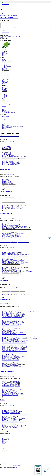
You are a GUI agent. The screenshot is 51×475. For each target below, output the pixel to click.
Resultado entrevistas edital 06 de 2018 (11, 420)
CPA (3, 98)
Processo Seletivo (5, 53)
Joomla (15, 467)
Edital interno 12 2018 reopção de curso (11, 357)
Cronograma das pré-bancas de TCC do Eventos (13, 263)
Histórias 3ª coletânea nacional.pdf (10, 164)
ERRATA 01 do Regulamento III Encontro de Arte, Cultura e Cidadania (16, 346)
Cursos (3, 52)
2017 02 (6, 154)
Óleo (6, 180)
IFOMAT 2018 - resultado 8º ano (10, 360)
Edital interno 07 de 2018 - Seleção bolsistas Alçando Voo (14, 334)
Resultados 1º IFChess (9, 355)
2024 (5, 123)
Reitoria (3, 444)
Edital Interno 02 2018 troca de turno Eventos (12, 258)
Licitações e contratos (5, 109)
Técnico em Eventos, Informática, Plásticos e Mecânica (14, 242)
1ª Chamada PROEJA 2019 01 (10, 395)
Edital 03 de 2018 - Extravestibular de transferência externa (14, 226)
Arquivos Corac (4, 69)
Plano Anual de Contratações (7, 127)
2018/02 (6, 153)
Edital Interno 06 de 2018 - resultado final (12, 208)
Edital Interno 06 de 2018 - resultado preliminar (12, 207)
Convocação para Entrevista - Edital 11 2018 (12, 426)
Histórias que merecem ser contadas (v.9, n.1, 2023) (13, 160)
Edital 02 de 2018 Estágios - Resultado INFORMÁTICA (14, 415)
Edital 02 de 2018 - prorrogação (10, 416)
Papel (6, 186)
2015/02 (6, 148)
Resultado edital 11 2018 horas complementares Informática (14, 274)
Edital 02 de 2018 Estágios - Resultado (11, 412)
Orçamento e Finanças (5, 125)
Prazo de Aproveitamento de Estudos (11, 224)
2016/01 (6, 149)
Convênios (4, 107)
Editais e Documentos (13, 36)
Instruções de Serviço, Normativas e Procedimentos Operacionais (12, 126)
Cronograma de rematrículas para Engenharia (12, 237)
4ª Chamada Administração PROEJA (11, 383)
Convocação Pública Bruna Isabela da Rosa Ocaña (13, 233)
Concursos (4, 54)
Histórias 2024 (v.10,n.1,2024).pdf (10, 162)
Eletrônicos (7, 179)
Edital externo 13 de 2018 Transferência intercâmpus (13, 356)
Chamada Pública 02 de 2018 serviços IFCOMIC (13, 313)
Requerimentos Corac (5, 70)
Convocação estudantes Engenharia (11, 225)
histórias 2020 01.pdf (8, 157)
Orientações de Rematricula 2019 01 (11, 273)
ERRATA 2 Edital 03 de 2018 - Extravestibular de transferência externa (16, 229)
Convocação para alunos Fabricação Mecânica (12, 321)
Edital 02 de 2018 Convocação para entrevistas (12, 411)
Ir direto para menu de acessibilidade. (6, 0)
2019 (5, 119)
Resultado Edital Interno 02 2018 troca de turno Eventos (14, 259)
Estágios (3, 80)
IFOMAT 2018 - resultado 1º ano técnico (11, 361)
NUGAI (5, 95)
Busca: (2, 27)
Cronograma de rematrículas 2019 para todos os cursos (14, 364)
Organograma (4, 90)
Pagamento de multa (7, 64)
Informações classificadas (6, 111)
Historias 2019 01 (8, 155)
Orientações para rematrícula (9, 329)
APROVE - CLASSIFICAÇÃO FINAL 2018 (12, 332)
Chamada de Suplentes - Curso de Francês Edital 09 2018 (14, 349)
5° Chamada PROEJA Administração (11, 384)
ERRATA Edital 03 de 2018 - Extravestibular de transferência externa (16, 227)
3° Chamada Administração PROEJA (11, 382)
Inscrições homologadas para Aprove (11, 328)
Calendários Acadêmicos (6, 62)
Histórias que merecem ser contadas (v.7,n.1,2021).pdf (13, 158)
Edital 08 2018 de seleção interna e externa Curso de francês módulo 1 (16, 337)
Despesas (3, 108)
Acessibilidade (4, 462)
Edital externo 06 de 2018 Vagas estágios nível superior (14, 418)
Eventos (3, 83)
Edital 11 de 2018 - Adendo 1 (9, 423)
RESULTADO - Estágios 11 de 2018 (11, 424)
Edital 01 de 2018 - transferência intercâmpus (12, 252)
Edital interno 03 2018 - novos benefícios (11, 203)
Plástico (6, 181)
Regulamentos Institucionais (6, 61)
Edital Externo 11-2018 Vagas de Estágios (12, 421)
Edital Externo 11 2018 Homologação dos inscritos (13, 422)
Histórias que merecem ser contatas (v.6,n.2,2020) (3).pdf (14, 156)
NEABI (5, 94)
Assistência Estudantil (5, 60)
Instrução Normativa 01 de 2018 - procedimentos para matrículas (15, 310)
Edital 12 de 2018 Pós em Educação (11, 292)
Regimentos (4, 128)
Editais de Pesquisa (5, 77)
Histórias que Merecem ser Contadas (9, 136)
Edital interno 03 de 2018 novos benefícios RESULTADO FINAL (15, 204)
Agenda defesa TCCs (8, 228)
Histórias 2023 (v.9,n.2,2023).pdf (10, 161)
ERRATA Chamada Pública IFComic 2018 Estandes (13, 314)
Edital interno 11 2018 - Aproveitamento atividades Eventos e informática (17, 271)
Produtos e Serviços (7, 66)
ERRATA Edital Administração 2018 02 (11, 388)
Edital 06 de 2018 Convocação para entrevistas (12, 419)
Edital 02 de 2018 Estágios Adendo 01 (11, 413)
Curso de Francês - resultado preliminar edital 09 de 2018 (14, 343)
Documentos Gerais (5, 299)
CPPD (3, 99)
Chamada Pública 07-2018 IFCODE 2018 (11, 350)
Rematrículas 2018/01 (8, 223)
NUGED (5, 96)
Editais (3, 55)
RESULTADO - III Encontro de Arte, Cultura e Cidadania (14, 351)
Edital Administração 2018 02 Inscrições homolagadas (14, 389)
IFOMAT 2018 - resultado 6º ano (10, 358)
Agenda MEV (4, 82)
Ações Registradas (5, 79)
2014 (6, 146)
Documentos (6, 67)
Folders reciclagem (5, 169)
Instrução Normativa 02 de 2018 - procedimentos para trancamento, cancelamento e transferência (20, 311)
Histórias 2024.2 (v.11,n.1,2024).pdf (11, 163)
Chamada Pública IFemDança (10, 354)
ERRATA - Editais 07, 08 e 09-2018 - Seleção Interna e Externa (15, 340)
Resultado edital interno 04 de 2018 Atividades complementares (15, 262)
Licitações (4, 124)
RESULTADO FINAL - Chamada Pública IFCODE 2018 (14, 353)
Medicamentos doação (8, 184)
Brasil (5, 2)
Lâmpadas (7, 182)
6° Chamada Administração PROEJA (11, 385)
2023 (5, 122)
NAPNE (5, 93)
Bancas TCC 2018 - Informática (10, 268)
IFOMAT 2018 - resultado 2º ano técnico (11, 362)
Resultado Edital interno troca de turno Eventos (12, 257)
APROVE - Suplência (9, 333)
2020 (5, 120)
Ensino (3, 13)
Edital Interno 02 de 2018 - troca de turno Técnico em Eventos (15, 256)
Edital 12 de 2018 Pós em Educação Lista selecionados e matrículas (16, 294)
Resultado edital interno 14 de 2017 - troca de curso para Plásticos (15, 255)
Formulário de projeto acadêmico (10, 339)
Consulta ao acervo (7, 65)
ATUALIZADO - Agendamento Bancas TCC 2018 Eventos (15, 270)
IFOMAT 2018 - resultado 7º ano (10, 359)
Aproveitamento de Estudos (9, 232)
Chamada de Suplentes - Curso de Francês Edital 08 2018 (14, 348)
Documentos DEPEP (5, 81)
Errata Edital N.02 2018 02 (9, 392)
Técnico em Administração (7, 371)
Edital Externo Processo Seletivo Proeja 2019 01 (13, 394)
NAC (5, 97)
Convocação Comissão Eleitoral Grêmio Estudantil (13, 316)
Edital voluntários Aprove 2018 (10, 320)
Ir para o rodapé (5, 6)
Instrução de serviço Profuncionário (10, 365)
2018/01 (6, 152)
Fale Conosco (4, 33)
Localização (4, 89)
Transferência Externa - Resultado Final (11, 231)
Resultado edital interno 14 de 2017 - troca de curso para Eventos (15, 254)
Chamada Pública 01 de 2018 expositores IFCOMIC (13, 312)
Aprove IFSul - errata (8, 330)
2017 (5, 117)
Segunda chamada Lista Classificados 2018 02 (12, 393)
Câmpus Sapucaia (5, 88)
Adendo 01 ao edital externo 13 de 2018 (11, 366)
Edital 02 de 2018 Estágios (9, 410)
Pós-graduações (4, 280)
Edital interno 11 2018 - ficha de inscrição (11, 272)
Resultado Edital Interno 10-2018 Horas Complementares (14, 266)
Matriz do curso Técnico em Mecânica (11, 264)
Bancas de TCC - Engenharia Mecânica (11, 236)
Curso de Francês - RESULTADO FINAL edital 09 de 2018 (15, 345)
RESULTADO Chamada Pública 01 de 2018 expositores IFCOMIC (16, 319)
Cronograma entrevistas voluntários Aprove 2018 (13, 322)
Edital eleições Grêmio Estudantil (10, 323)
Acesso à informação (5, 32)
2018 (5, 118)
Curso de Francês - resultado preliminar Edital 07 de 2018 (14, 341)
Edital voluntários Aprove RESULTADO (11, 324)
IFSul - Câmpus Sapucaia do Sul (7, 445)
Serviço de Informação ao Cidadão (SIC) (8, 112)
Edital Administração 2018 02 (10, 387)
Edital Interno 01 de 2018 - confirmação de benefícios (13, 202)
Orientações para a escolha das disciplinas (12, 253)
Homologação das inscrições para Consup (11, 327)
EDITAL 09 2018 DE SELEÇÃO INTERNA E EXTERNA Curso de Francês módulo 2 (19, 338)
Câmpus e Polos (4, 437)
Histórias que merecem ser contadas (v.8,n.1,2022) (13, 159)
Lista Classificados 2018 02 (9, 391)
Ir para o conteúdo (5, 4)
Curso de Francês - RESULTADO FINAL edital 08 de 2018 (15, 344)
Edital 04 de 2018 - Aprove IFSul (10, 325)
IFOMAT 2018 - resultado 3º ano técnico (11, 363)
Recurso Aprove (7, 331)
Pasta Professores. (5, 68)
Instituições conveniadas (9, 417)
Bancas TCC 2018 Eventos (9, 269)
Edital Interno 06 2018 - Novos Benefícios (12, 206)
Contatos (3, 100)
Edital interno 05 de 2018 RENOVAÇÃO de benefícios (14, 205)
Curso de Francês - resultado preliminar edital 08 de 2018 (14, 342)
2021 (5, 121)
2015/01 (6, 147)
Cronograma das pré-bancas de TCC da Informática (13, 261)
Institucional (4, 106)
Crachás (3, 72)
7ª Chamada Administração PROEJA (11, 386)
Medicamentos (7, 183)
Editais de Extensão (5, 78)
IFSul (3, 87)
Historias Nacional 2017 (9, 151)
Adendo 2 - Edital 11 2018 (9, 427)
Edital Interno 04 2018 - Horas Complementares (13, 260)
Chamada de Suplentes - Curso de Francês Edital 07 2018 (14, 347)
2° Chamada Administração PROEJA (11, 381)
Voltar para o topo (3, 432)
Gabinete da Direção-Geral (6, 101)
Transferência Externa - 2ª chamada (11, 234)
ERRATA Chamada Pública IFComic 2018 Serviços (13, 315)
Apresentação (6, 63)
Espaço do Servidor (5, 439)
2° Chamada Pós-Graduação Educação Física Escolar (13, 291)
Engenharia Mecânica (6, 213)
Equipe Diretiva (4, 91)
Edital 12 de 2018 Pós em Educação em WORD (13, 293)
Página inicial (7, 36)
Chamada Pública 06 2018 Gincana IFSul (11, 326)
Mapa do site (4, 12)
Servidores (4, 110)
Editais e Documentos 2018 (9, 141)
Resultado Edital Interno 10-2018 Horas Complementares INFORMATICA (17, 267)
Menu (2, 37)
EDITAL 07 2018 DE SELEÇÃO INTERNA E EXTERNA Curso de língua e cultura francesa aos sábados (22, 336)
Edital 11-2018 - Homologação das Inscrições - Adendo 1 (14, 425)
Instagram (3, 457)
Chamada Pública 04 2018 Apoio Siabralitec (12, 317)
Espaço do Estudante (5, 438)
